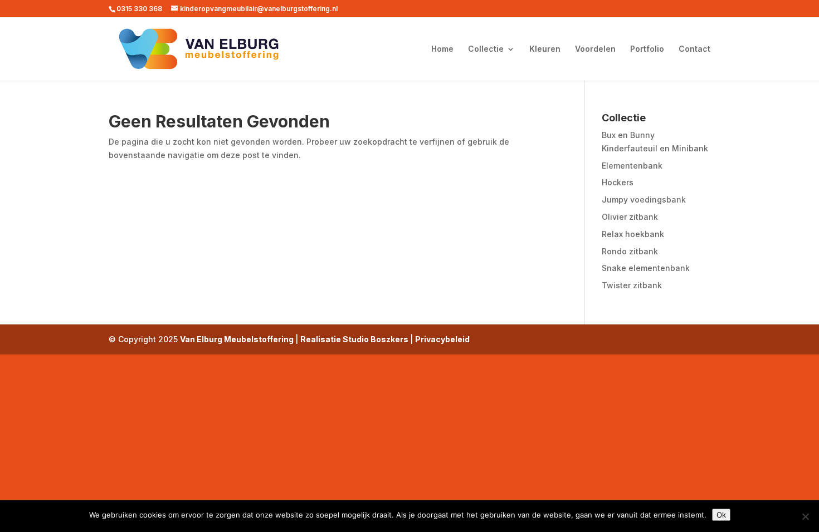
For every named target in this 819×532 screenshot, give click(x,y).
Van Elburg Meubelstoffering (237, 339)
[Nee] (805, 516)
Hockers (617, 182)
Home (442, 49)
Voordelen (595, 49)
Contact (694, 49)
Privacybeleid (442, 339)
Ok (721, 514)
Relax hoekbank (633, 234)
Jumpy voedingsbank (644, 199)
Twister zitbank (632, 285)
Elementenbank (632, 165)
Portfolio (647, 49)
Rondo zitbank (630, 251)
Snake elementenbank (646, 268)
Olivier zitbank (630, 216)
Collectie (486, 49)
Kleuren (544, 49)
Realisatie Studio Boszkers (355, 339)
